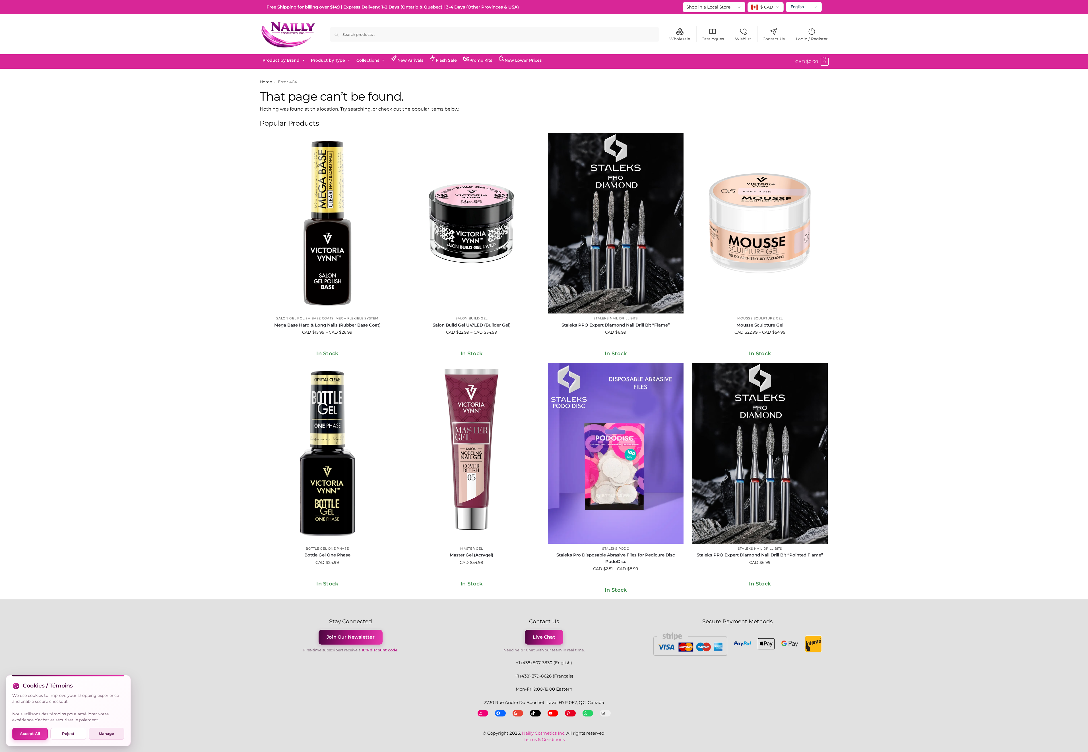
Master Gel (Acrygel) (471, 555)
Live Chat (544, 637)
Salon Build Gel (472, 318)
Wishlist (743, 38)
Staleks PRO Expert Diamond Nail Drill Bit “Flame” (615, 325)
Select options (327, 344)
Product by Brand (281, 60)
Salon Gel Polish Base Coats (305, 318)
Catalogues (712, 38)
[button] (812, 62)
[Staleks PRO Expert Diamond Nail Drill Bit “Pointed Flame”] (760, 453)
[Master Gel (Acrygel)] (471, 453)
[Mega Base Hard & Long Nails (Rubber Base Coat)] (327, 223)
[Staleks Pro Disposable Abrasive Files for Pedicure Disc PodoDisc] (616, 453)
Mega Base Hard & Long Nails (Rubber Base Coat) (327, 325)
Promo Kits (480, 60)
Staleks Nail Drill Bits (616, 318)
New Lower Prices (523, 60)
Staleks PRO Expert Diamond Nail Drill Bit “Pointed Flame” (760, 555)
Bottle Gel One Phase (327, 549)
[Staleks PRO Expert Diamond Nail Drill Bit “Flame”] (616, 223)
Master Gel (471, 549)
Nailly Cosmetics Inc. (543, 733)
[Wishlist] (386, 141)
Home (266, 82)
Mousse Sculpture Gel (760, 318)
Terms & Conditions (544, 739)
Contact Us (774, 38)
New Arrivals (410, 60)
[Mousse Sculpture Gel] (760, 223)
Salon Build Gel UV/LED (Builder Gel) (472, 325)
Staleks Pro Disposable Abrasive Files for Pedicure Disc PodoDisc (615, 558)
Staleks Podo (615, 549)
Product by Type (328, 60)
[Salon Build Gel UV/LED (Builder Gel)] (471, 223)
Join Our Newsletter (351, 637)
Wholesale (679, 38)
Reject (68, 733)
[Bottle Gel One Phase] (327, 453)
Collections (367, 60)
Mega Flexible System (357, 318)
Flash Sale (446, 60)
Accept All (30, 733)
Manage (106, 733)
